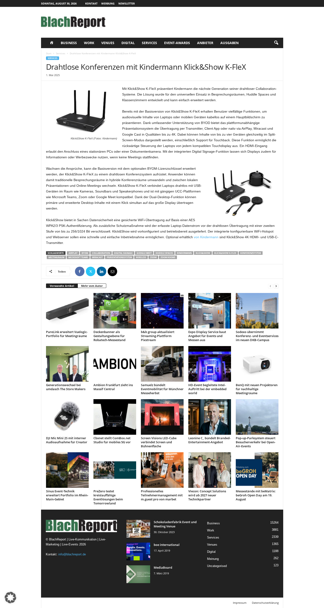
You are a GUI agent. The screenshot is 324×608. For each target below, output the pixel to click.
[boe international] (138, 551)
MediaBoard (163, 567)
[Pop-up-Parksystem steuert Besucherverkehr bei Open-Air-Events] (257, 417)
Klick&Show (203, 253)
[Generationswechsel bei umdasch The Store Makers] (67, 364)
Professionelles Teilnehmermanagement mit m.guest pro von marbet (162, 495)
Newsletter (126, 3)
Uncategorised (217, 566)
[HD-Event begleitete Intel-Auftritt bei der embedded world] (209, 364)
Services (149, 43)
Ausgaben (229, 43)
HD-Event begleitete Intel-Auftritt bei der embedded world (207, 389)
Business (69, 43)
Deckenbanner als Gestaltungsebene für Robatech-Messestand (109, 336)
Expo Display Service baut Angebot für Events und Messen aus (207, 336)
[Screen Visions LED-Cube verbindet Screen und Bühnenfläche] (162, 417)
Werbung (108, 3)
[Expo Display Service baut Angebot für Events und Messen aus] (209, 311)
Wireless (141, 257)
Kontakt (91, 3)
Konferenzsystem (250, 253)
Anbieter (205, 43)
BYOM (85, 253)
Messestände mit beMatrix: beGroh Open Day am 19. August (256, 495)
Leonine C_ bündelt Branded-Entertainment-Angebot (209, 440)
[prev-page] (270, 285)
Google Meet (144, 253)
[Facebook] (79, 271)
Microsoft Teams (78, 257)
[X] (90, 271)
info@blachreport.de (72, 554)
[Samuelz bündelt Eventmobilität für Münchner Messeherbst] (162, 364)
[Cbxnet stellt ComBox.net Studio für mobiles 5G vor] (114, 417)
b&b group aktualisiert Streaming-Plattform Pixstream (157, 336)
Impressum (239, 602)
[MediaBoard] (138, 574)
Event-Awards (177, 43)
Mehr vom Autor (92, 286)
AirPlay (73, 253)
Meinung (213, 559)
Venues (107, 43)
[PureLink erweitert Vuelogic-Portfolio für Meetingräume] (67, 311)
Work (89, 43)
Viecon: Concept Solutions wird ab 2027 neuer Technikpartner (207, 495)
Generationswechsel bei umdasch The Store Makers (65, 387)
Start (48, 53)
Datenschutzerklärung (265, 602)
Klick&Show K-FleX (225, 253)
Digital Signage (123, 253)
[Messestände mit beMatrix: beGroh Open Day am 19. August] (257, 470)
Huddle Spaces (164, 253)
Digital (128, 43)
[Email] (112, 271)
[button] (276, 43)
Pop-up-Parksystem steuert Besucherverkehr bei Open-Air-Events (255, 442)
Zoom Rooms (168, 257)
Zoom (153, 257)
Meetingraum (56, 257)
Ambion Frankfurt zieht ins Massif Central (113, 387)
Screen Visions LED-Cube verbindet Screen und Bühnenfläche (158, 442)
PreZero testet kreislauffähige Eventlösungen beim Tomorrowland (108, 497)
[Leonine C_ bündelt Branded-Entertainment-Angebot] (209, 417)
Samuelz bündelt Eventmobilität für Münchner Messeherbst (162, 389)
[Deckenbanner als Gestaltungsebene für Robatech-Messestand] (114, 311)
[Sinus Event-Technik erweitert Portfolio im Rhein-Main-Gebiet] (67, 470)
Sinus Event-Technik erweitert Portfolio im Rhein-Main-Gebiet (67, 495)
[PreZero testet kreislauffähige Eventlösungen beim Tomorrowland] (114, 470)
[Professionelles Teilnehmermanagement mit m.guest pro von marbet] (162, 470)
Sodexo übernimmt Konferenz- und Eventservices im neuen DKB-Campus (257, 336)
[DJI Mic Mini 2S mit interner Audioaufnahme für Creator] (67, 417)
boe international (167, 545)
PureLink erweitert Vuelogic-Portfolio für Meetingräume (67, 334)
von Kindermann (206, 237)
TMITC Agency (85, 602)
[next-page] (276, 285)
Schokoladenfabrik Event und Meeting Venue (175, 524)
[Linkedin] (101, 271)
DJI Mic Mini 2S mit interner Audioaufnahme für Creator (66, 440)
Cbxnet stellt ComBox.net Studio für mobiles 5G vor (112, 440)
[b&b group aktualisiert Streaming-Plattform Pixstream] (162, 311)
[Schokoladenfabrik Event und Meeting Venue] (138, 529)
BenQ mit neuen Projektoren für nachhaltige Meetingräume (257, 389)
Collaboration (101, 253)
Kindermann (184, 253)
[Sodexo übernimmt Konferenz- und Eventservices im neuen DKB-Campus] (257, 311)
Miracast (97, 257)
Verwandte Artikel (62, 286)
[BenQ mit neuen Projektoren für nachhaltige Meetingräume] (257, 364)
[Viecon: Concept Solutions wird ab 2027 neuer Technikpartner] (209, 470)
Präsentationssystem (119, 257)
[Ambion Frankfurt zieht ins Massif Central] (114, 364)
